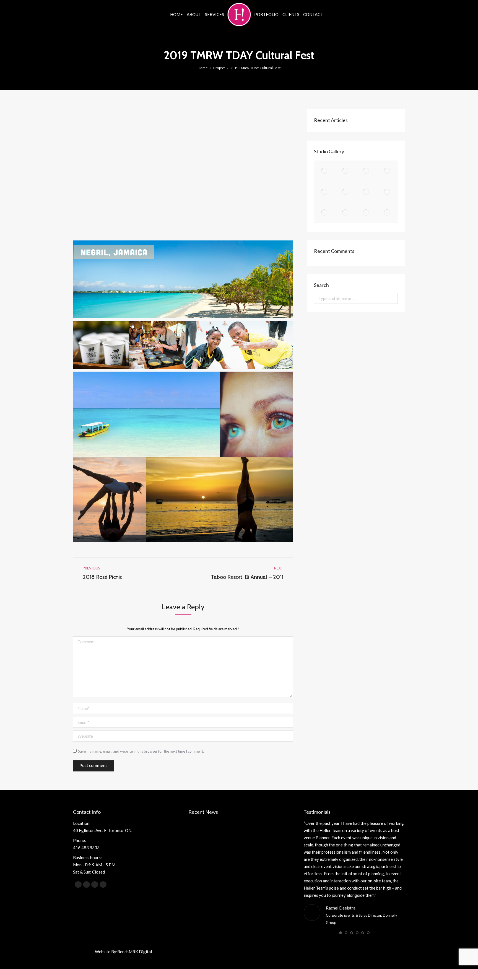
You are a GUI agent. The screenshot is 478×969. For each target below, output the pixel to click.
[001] (324, 192)
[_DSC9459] (366, 213)
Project (219, 67)
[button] (340, 932)
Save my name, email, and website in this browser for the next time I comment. (141, 751)
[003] (366, 171)
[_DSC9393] (345, 213)
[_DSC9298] (366, 192)
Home (203, 67)
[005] (324, 171)
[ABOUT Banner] (345, 192)
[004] (345, 171)
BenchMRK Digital (134, 951)
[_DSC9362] (387, 192)
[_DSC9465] (387, 213)
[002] (387, 171)
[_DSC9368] (324, 213)
